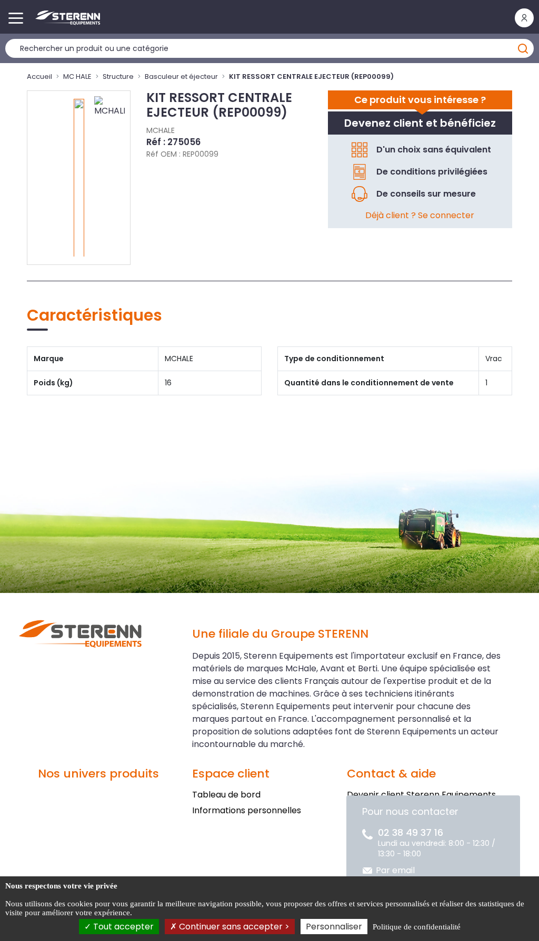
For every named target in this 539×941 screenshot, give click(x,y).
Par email (395, 870)
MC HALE (77, 76)
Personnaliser (334, 926)
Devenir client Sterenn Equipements (421, 795)
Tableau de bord (226, 795)
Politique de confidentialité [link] (417, 927)
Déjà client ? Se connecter (419, 215)
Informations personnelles (246, 810)
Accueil (39, 76)
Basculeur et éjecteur (181, 76)
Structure (118, 76)
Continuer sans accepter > (233, 926)
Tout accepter (122, 926)
